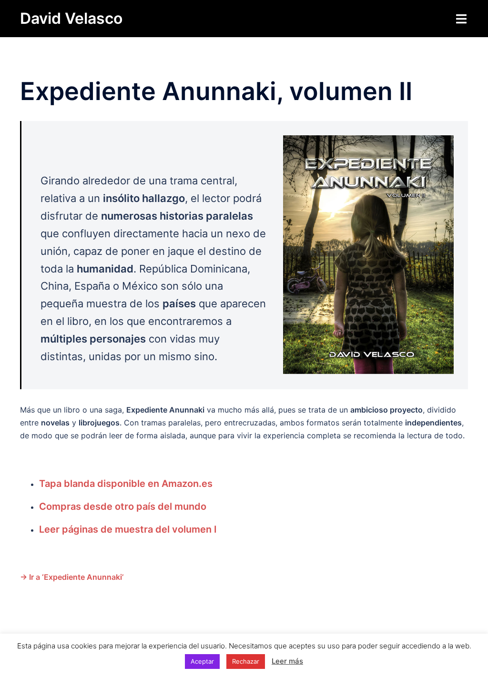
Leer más (287, 661)
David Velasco (71, 18)
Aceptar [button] (202, 661)
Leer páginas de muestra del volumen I (128, 529)
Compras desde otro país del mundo (122, 506)
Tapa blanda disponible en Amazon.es (126, 483)
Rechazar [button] (245, 661)
